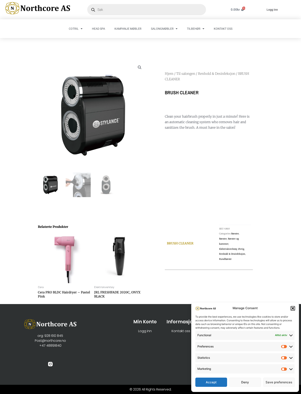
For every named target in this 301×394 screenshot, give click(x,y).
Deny (245, 382)
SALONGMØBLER (162, 28)
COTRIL (74, 28)
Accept (211, 382)
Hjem (169, 74)
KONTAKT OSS (223, 28)
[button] (293, 308)
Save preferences (279, 382)
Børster (235, 233)
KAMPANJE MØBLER (127, 28)
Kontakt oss (181, 331)
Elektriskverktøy (228, 249)
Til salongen (185, 74)
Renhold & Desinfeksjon (216, 74)
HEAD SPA (98, 28)
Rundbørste (225, 259)
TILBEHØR (193, 28)
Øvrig (241, 249)
